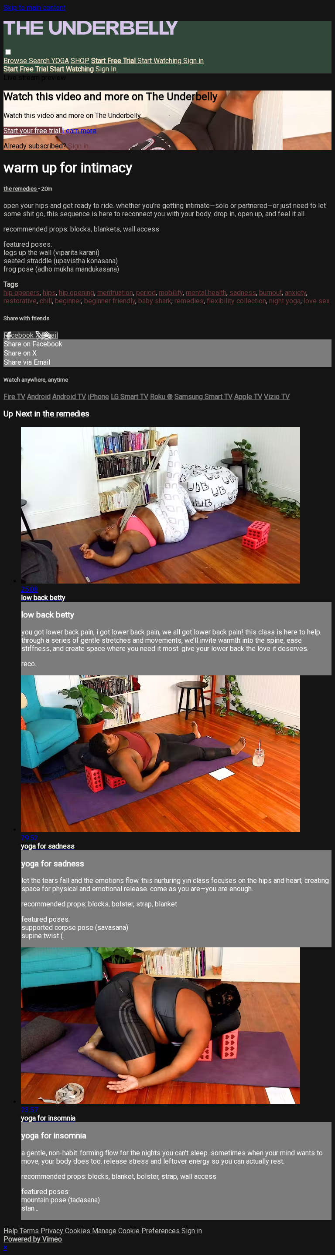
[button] (8, 52)
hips (49, 293)
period (146, 293)
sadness (242, 293)
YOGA (60, 61)
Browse (16, 61)
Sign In (106, 69)
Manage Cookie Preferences (136, 1231)
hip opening (76, 293)
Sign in (193, 61)
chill (46, 301)
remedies (189, 301)
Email (49, 335)
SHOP (80, 61)
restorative (20, 301)
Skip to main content (34, 7)
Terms (30, 1231)
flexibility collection (236, 301)
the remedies (20, 188)
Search (40, 61)
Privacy (53, 1231)
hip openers (21, 293)
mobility (171, 293)
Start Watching (160, 61)
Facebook (19, 335)
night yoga (285, 301)
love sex (317, 301)
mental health (206, 293)
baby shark (154, 301)
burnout (270, 293)
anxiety (295, 293)
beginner (68, 301)
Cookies (78, 1231)
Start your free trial (32, 131)
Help (11, 1231)
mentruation (115, 293)
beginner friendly (109, 301)
